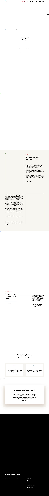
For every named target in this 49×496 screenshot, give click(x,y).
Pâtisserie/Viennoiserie (33, 1)
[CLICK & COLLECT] (48, 14)
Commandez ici (29, 181)
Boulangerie (27, 1)
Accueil (23, 1)
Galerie (39, 1)
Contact (43, 1)
